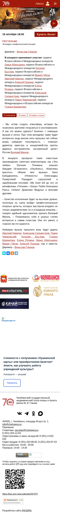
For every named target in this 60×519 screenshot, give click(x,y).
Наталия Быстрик (32, 236)
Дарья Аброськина (15, 64)
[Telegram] (16, 253)
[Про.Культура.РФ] (14, 290)
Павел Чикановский (25, 100)
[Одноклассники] (12, 253)
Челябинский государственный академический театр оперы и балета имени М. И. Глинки (36, 400)
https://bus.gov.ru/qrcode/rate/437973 (20, 494)
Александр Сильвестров (36, 233)
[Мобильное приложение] (14, 303)
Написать (12, 383)
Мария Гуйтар (42, 75)
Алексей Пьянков (24, 82)
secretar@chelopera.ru (26, 430)
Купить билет (46, 34)
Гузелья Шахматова (15, 107)
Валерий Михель (20, 152)
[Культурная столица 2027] (45, 278)
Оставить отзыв (36, 115)
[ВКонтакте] (8, 253)
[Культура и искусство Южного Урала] (45, 291)
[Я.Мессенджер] (4, 253)
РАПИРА (27, 510)
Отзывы (22, 115)
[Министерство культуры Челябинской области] (14, 278)
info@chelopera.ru (11, 424)
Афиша (40, 3)
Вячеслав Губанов (27, 52)
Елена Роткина (25, 240)
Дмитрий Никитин (14, 78)
